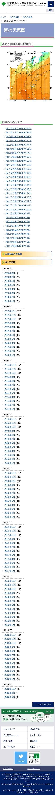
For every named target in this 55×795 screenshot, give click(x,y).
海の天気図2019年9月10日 (18, 209)
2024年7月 (10, 385)
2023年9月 (10, 431)
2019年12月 (11, 635)
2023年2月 (10, 459)
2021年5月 (10, 555)
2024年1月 (10, 409)
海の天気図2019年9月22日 (18, 161)
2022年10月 (11, 481)
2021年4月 (10, 559)
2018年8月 (10, 697)
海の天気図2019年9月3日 (18, 238)
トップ (3, 17)
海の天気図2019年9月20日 (18, 169)
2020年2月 (10, 621)
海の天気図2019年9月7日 (18, 221)
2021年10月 (11, 535)
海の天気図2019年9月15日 (18, 189)
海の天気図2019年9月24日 (18, 153)
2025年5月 (10, 339)
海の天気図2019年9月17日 (18, 181)
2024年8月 (10, 381)
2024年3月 (10, 401)
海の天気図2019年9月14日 (18, 193)
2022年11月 (11, 477)
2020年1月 (10, 625)
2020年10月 (11, 589)
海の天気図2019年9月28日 (18, 136)
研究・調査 (8, 741)
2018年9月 (10, 693)
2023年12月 (11, 419)
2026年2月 (10, 297)
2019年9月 (10, 647)
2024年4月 (10, 397)
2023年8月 (10, 435)
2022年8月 (10, 489)
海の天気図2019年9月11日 (18, 205)
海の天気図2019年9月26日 (18, 145)
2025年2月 (10, 351)
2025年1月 (10, 355)
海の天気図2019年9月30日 (18, 128)
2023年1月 (10, 463)
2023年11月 (11, 423)
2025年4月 (10, 343)
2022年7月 (10, 493)
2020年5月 (10, 609)
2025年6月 (10, 335)
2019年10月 (11, 643)
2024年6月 (10, 389)
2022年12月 (11, 473)
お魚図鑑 (34, 741)
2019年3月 (10, 671)
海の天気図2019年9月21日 (18, 165)
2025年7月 (10, 331)
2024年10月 (11, 373)
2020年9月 (10, 593)
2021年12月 (11, 527)
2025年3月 (10, 347)
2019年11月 (11, 639)
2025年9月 (10, 323)
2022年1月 (10, 517)
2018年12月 (11, 689)
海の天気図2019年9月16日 (18, 185)
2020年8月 (10, 597)
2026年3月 (10, 293)
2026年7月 (10, 277)
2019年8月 (10, 651)
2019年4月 (10, 667)
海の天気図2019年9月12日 (18, 201)
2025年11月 (11, 315)
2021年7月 (10, 547)
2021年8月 (10, 543)
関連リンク (35, 747)
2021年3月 (10, 563)
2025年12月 (11, 311)
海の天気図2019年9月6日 (18, 226)
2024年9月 (10, 377)
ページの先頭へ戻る (43, 704)
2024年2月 (10, 405)
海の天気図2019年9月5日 (18, 230)
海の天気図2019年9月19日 (18, 173)
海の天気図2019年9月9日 (18, 213)
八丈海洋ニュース (11, 735)
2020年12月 (11, 581)
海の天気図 (14, 17)
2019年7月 (10, 655)
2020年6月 (10, 605)
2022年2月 (10, 513)
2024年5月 (10, 393)
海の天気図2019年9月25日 (18, 149)
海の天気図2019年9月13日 (18, 197)
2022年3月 (10, 509)
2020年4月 (10, 613)
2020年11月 (11, 585)
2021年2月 (10, 567)
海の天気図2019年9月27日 (18, 140)
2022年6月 (10, 497)
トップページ (9, 729)
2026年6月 (10, 281)
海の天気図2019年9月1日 (18, 246)
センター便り (35, 735)
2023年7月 (10, 439)
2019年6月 (10, 659)
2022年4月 (10, 505)
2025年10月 (11, 319)
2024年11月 (11, 369)
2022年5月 (10, 501)
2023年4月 (10, 451)
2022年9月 (10, 485)
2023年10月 (11, 427)
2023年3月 (10, 455)
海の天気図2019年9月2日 (18, 242)
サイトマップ (8, 769)
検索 (50, 10)
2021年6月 (10, 551)
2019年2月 (10, 675)
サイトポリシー (34, 769)
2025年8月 (10, 327)
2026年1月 (10, 301)
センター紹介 (9, 747)
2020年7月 (10, 601)
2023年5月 (10, 447)
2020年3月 (10, 617)
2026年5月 (10, 285)
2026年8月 (10, 273)
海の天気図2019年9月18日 (18, 177)
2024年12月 (11, 365)
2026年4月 (10, 289)
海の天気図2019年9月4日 (18, 234)
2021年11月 (11, 531)
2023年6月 (10, 443)
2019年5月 (10, 663)
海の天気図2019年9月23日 (18, 157)
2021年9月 (10, 539)
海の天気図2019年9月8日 (18, 217)
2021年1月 (10, 571)
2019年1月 (10, 679)
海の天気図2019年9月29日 (18, 132)
